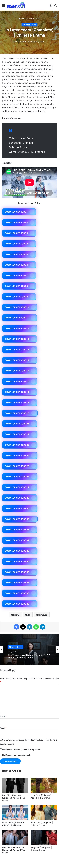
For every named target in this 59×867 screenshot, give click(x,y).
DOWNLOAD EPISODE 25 (17, 466)
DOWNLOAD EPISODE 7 (16, 275)
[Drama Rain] (16, 5)
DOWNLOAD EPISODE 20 (17, 413)
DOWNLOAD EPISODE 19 (17, 402)
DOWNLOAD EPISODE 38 (17, 593)
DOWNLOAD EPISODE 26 (17, 476)
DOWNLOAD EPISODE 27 (17, 487)
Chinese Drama (33, 19)
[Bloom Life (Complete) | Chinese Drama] (44, 812)
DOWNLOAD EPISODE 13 (17, 339)
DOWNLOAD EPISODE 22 (17, 434)
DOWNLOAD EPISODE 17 (17, 381)
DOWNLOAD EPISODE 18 (17, 392)
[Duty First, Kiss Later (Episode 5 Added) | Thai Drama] (15, 785)
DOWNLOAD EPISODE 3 (16, 233)
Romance (42, 614)
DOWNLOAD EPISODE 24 (17, 455)
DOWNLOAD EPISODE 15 (17, 360)
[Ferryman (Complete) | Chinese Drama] (44, 837)
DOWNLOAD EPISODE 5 (16, 254)
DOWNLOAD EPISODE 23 (17, 445)
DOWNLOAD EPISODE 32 (17, 540)
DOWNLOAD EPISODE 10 (17, 307)
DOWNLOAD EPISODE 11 (17, 318)
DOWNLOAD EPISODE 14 (17, 349)
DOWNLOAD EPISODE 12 (17, 328)
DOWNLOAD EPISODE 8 (16, 286)
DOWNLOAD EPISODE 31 (17, 529)
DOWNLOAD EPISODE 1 (16, 212)
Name (3, 716)
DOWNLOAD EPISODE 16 (17, 371)
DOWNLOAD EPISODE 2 (16, 222)
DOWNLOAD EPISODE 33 (17, 551)
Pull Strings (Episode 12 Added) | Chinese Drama (29, 656)
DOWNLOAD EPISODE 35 (17, 572)
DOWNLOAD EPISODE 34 (17, 561)
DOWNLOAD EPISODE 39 (17, 604)
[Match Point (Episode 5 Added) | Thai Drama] (15, 812)
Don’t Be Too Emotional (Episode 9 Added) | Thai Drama (13, 850)
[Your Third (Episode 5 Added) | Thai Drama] (44, 785)
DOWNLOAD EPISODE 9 (16, 296)
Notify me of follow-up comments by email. (21, 749)
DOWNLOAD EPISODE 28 (17, 498)
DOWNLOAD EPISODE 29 (17, 508)
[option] (29, 649)
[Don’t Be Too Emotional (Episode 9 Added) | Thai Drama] (15, 837)
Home (23, 19)
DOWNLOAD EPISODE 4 (16, 243)
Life (28, 614)
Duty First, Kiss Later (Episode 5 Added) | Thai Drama (13, 798)
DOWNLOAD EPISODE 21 (17, 423)
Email (3, 728)
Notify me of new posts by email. (16, 755)
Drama (15, 614)
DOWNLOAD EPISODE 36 (17, 582)
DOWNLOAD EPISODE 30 (17, 519)
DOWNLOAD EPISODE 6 (16, 265)
